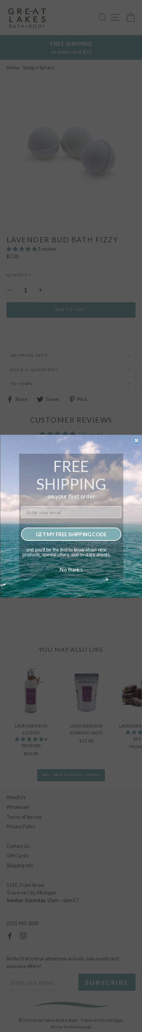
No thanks (71, 569)
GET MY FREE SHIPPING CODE (71, 534)
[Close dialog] (136, 440)
